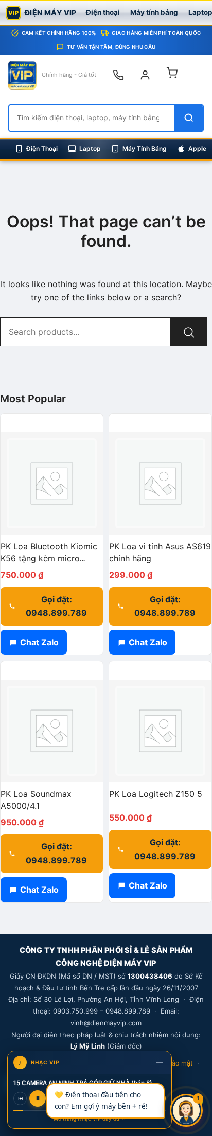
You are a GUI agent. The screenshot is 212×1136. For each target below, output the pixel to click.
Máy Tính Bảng (144, 148)
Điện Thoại (42, 148)
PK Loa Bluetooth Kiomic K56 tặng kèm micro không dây (49, 558)
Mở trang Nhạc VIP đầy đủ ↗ (90, 1118)
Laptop (90, 148)
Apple (197, 148)
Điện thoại (103, 12)
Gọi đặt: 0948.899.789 (56, 606)
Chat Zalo (39, 642)
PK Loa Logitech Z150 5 (155, 794)
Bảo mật (180, 1063)
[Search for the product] (188, 331)
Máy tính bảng (154, 12)
